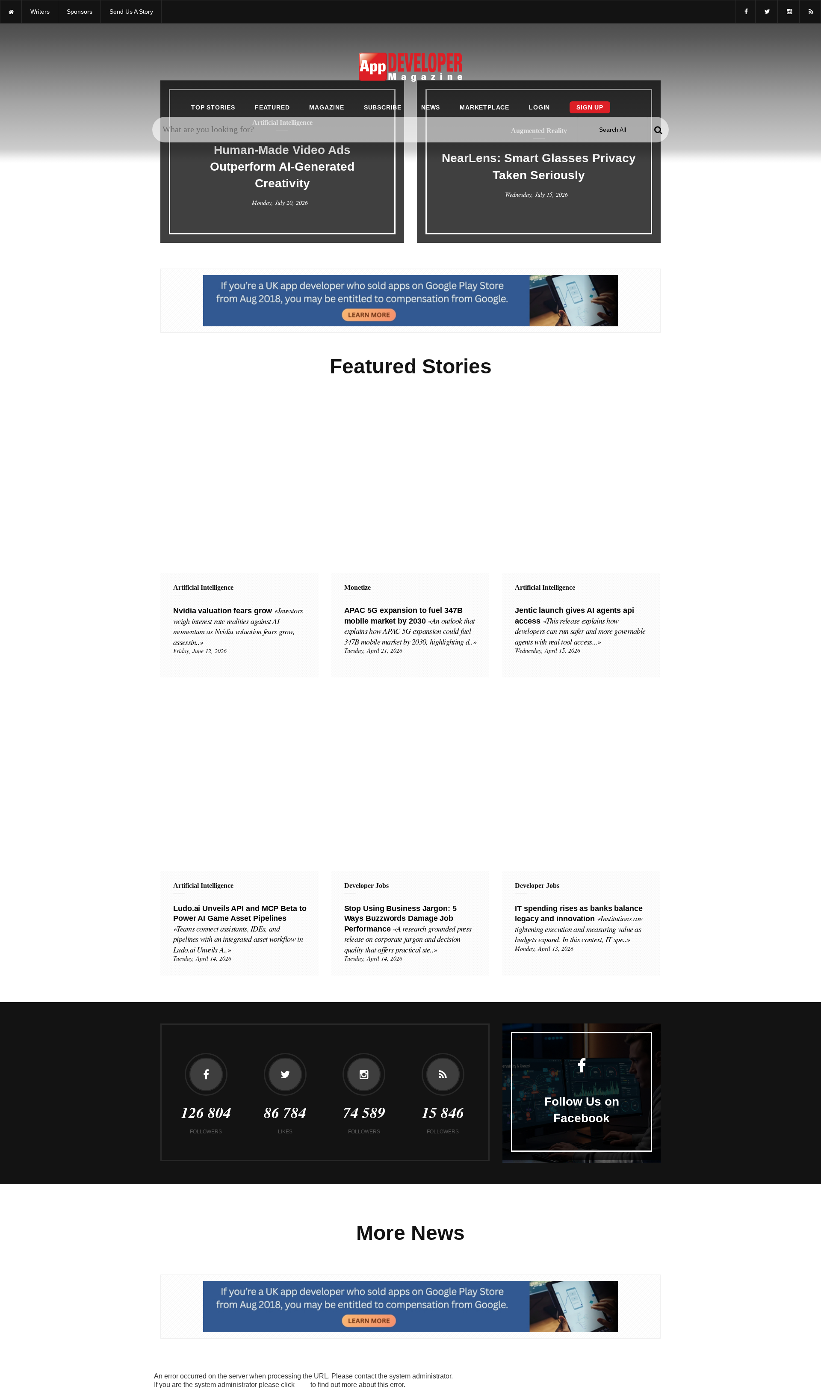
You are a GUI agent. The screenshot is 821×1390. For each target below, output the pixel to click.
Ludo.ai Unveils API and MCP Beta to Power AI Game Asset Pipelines (240, 929)
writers (40, 11)
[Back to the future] (10, 11)
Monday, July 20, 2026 (280, 202)
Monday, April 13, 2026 (544, 948)
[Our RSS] (810, 11)
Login (539, 107)
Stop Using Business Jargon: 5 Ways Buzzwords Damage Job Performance (408, 929)
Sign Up (589, 107)
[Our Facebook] (745, 11)
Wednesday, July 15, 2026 (536, 194)
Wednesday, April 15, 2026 (547, 650)
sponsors (79, 11)
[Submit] (658, 129)
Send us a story (131, 11)
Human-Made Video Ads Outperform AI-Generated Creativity (282, 166)
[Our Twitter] (766, 11)
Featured (272, 107)
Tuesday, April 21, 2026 (373, 650)
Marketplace (484, 107)
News (430, 107)
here (302, 1384)
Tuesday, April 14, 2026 (202, 958)
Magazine (326, 107)
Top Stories (213, 107)
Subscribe (383, 107)
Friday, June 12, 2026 (200, 651)
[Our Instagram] (788, 11)
